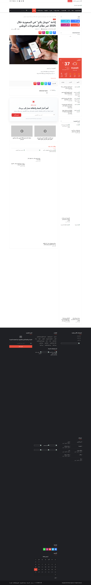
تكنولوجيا (46, 10)
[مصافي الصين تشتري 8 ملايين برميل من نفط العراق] (76, 100)
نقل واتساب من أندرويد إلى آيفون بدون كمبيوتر (76, 131)
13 (45, 566)
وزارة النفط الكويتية (48, 345)
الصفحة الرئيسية (78, 10)
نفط (72, 10)
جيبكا (36, 338)
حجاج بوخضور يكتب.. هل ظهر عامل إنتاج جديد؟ (34, 159)
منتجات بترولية (56, 10)
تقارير (51, 10)
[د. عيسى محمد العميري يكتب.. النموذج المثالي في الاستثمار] (18, 156)
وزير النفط (41, 345)
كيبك (50, 340)
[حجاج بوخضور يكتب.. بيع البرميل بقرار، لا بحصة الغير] (53, 495)
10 (55, 566)
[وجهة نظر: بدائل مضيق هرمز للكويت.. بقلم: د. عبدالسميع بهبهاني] (37, 447)
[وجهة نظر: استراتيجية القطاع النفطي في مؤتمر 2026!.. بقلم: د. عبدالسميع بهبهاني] (45, 451)
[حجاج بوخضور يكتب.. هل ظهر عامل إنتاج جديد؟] (33, 153)
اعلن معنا (28, 582)
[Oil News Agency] (78, 5)
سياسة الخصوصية (23, 582)
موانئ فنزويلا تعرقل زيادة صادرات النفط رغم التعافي (75, 319)
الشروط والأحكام (16, 582)
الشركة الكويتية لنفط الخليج (41, 336)
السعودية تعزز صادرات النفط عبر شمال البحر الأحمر (66, 219)
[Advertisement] (70, 45)
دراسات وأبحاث (40, 10)
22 (38, 569)
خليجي (69, 443)
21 (42, 569)
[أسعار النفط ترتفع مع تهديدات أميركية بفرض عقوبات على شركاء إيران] (76, 106)
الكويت (55, 338)
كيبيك (47, 340)
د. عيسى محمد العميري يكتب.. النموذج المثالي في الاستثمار (18, 164)
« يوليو (56, 577)
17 (55, 569)
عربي (63, 443)
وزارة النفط (54, 345)
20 (45, 569)
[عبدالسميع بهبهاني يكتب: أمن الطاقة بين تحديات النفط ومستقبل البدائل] (49, 196)
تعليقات (62, 82)
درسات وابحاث (67, 446)
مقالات (34, 10)
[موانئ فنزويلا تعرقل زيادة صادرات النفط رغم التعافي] (75, 270)
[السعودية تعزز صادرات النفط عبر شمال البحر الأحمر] (65, 170)
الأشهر (78, 82)
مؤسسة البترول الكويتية (40, 340)
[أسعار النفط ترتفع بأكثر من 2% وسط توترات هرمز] (76, 88)
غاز (69, 10)
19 (48, 569)
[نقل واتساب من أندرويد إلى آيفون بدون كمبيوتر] (75, 126)
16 (35, 566)
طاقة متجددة (64, 10)
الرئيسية (53, 16)
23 (35, 569)
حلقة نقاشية (54, 340)
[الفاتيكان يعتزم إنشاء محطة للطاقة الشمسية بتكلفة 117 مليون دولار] (76, 112)
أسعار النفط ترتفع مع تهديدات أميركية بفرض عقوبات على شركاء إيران (67, 106)
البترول (55, 336)
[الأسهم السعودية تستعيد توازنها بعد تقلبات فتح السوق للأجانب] (37, 451)
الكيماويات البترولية (49, 338)
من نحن (32, 582)
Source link (53, 78)
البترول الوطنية (49, 336)
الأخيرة (70, 82)
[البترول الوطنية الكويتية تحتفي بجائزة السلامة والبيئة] (76, 94)
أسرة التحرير (79, 441)
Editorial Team (44, 29)
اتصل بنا (11, 582)
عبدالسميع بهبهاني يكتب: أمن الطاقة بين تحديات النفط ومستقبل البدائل (49, 244)
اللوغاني (43, 338)
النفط (39, 338)
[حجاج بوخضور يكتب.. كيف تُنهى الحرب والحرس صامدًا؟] (45, 447)
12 (48, 566)
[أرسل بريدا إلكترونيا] (41, 29)
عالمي (66, 443)
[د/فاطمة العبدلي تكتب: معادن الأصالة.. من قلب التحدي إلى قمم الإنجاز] (53, 447)
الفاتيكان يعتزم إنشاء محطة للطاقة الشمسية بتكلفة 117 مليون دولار (67, 112)
